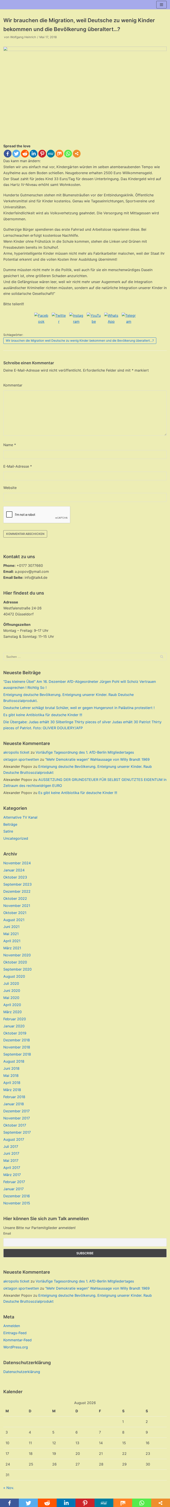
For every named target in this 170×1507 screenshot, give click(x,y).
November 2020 (17, 955)
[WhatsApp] (111, 320)
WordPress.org (15, 1347)
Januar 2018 (13, 1104)
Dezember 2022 (17, 891)
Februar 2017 (14, 1182)
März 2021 (12, 948)
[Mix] (59, 154)
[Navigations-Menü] (161, 4)
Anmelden (11, 1326)
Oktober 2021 (14, 912)
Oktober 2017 (14, 1125)
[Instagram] (76, 320)
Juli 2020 (11, 983)
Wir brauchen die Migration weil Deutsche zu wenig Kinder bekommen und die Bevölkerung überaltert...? (80, 340)
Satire (8, 831)
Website (10, 487)
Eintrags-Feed (15, 1333)
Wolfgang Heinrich (23, 37)
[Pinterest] (42, 154)
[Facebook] (8, 154)
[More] (77, 154)
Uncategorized (15, 838)
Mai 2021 (11, 934)
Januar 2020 (14, 1026)
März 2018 (12, 1089)
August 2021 (13, 920)
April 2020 (12, 1005)
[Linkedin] (33, 154)
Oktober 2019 (14, 1033)
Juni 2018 (11, 1068)
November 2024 (17, 863)
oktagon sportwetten (21, 759)
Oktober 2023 (15, 877)
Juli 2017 (10, 1146)
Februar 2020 (14, 1019)
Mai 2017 (10, 1160)
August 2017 (13, 1139)
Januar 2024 (14, 870)
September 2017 (17, 1132)
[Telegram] (129, 320)
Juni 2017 (11, 1153)
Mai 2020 (11, 997)
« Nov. (8, 1487)
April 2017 (11, 1167)
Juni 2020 (11, 990)
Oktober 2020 (15, 962)
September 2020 (17, 969)
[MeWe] (51, 154)
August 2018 (13, 1061)
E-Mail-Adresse (17, 466)
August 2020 (14, 976)
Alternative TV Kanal (20, 817)
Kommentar (12, 385)
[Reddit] (25, 154)
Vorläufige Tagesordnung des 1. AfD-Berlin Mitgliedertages (85, 752)
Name (9, 445)
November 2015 (16, 1203)
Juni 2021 (11, 926)
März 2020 (12, 1012)
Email (7, 1233)
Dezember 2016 (16, 1196)
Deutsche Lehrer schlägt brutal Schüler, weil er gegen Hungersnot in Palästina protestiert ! (79, 707)
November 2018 (16, 1047)
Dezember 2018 (16, 1040)
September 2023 (17, 884)
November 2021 (16, 905)
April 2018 (11, 1082)
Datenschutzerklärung (21, 1371)
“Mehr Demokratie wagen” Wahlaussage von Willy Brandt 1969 (97, 759)
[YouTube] (94, 320)
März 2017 (12, 1174)
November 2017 (16, 1118)
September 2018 (17, 1054)
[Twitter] (16, 154)
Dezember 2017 (16, 1111)
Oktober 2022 (15, 898)
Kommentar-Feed (17, 1340)
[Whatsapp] (68, 154)
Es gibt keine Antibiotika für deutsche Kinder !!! (42, 715)
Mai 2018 (11, 1075)
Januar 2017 (13, 1189)
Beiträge (10, 824)
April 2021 (11, 941)
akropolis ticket (16, 752)
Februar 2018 (14, 1097)
